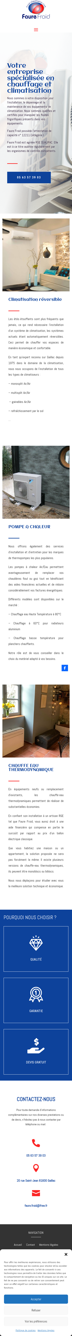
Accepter (36, 1299)
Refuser (36, 1310)
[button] (66, 1254)
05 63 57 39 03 (29, 177)
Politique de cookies (26, 1330)
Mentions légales (46, 1330)
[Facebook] (65, 668)
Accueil (18, 1244)
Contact (30, 1244)
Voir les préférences (36, 1321)
